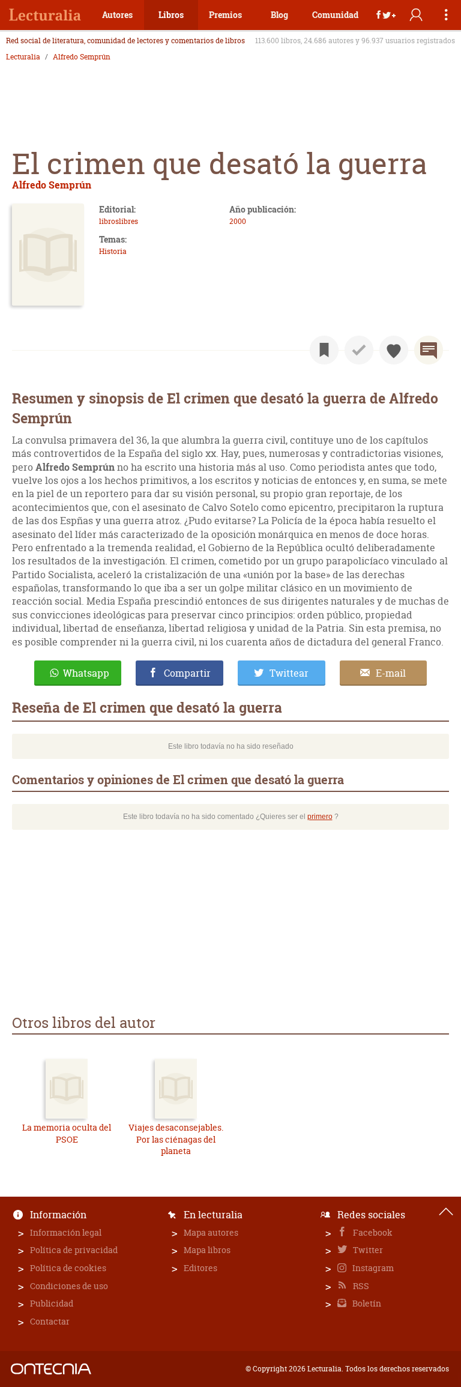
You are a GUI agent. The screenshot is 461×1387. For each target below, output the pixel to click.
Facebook (372, 1232)
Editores (200, 1268)
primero (320, 816)
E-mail (391, 673)
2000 (237, 221)
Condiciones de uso (69, 1286)
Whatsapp (86, 673)
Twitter (367, 1250)
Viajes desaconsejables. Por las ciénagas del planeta (175, 1139)
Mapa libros (207, 1250)
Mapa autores (211, 1232)
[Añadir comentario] (428, 350)
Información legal (65, 1232)
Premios (225, 14)
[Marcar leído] (359, 350)
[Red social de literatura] (45, 15)
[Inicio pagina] (446, 1212)
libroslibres (118, 221)
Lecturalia (23, 57)
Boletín (366, 1303)
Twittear (289, 673)
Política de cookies (68, 1268)
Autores (117, 14)
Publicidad (51, 1303)
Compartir (187, 673)
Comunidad (335, 14)
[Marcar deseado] (393, 350)
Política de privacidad (74, 1250)
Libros (171, 14)
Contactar (50, 1321)
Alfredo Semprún (81, 57)
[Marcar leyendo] (324, 350)
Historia (113, 251)
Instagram (372, 1268)
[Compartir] (386, 15)
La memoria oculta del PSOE (66, 1133)
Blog (279, 14)
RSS (360, 1286)
